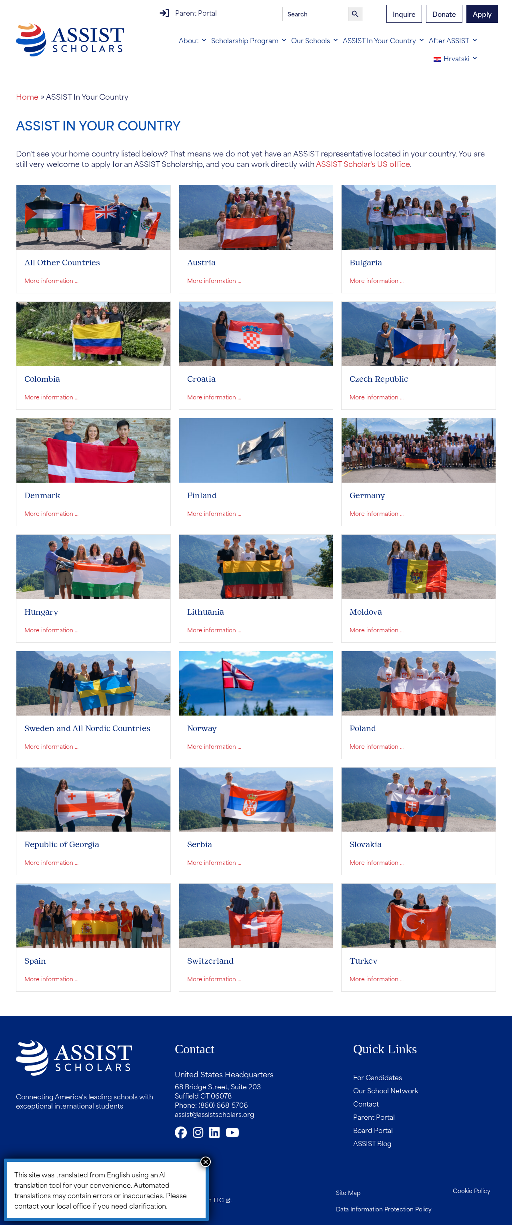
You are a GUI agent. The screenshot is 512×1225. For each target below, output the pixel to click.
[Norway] (256, 682)
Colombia (42, 379)
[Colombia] (93, 333)
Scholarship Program (244, 40)
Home (27, 96)
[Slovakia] (419, 798)
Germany (367, 495)
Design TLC (208, 1199)
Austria (201, 262)
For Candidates (377, 1077)
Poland (363, 728)
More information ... (51, 280)
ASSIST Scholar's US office (363, 163)
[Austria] (256, 216)
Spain (35, 961)
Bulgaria (366, 262)
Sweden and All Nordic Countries (87, 728)
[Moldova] (419, 565)
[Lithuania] (256, 565)
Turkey (364, 961)
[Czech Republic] (419, 333)
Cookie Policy (471, 1190)
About (188, 40)
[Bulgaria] (419, 216)
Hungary (41, 612)
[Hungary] (93, 565)
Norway (202, 728)
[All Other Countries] (93, 216)
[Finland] (256, 449)
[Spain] (93, 914)
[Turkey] (419, 914)
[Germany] (419, 449)
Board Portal (373, 1130)
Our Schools (310, 40)
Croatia (201, 379)
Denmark (42, 495)
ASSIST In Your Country (379, 40)
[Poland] (419, 682)
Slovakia (366, 844)
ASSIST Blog (372, 1143)
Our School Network (385, 1090)
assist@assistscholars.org (214, 1114)
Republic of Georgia (61, 844)
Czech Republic (379, 379)
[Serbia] (256, 798)
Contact (366, 1103)
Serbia (199, 844)
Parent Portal (196, 12)
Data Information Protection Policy (384, 1208)
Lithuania (205, 612)
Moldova (366, 612)
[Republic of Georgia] (93, 798)
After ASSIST (449, 40)
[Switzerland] (256, 914)
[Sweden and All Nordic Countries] (93, 682)
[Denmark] (93, 449)
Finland (202, 495)
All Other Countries (62, 262)
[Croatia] (256, 333)
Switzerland (210, 961)
